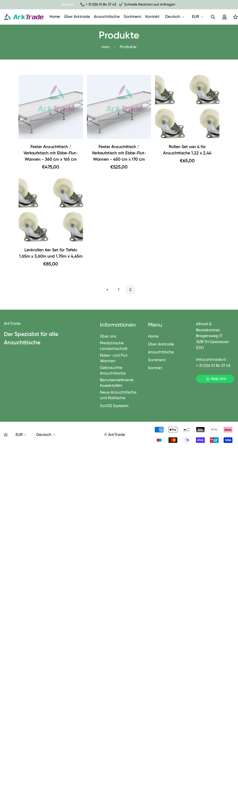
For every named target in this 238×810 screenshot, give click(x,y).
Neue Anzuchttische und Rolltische (118, 395)
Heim (106, 47)
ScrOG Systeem (114, 406)
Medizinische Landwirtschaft (113, 346)
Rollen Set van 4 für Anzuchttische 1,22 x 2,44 (187, 150)
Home (55, 17)
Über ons (108, 337)
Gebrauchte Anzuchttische (113, 370)
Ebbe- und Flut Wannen (113, 358)
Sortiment (132, 17)
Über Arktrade (77, 17)
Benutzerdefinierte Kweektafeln (117, 383)
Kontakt (152, 17)
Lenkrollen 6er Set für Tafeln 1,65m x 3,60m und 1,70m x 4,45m (51, 253)
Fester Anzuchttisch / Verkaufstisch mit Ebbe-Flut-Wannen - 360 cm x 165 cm (50, 153)
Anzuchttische (107, 17)
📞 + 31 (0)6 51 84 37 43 (98, 4)
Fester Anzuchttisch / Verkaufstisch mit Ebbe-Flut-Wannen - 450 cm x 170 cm (119, 153)
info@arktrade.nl (211, 360)
